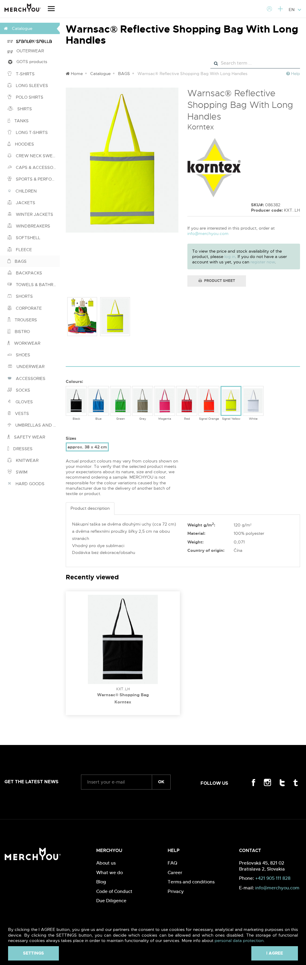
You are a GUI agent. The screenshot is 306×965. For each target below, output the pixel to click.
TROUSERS (25, 320)
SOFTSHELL (27, 237)
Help (295, 73)
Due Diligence (111, 900)
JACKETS (25, 202)
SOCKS (22, 390)
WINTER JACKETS (34, 214)
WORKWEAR (26, 343)
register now (262, 262)
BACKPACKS (28, 273)
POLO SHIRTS (29, 97)
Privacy (176, 891)
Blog (101, 882)
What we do (109, 872)
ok (161, 781)
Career (175, 872)
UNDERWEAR (30, 366)
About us (106, 863)
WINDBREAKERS (32, 226)
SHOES (22, 355)
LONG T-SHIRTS (31, 132)
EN (292, 9)
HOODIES (24, 144)
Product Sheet (219, 280)
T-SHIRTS (25, 74)
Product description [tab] (90, 508)
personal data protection (239, 940)
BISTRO (21, 331)
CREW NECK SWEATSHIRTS (37, 155)
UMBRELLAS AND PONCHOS (37, 425)
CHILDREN (25, 191)
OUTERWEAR (28, 51)
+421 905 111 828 (272, 878)
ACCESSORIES (30, 378)
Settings (33, 953)
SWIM (21, 472)
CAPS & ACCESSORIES (37, 167)
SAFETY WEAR (29, 437)
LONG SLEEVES (31, 85)
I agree (274, 953)
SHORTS (24, 296)
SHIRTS (24, 109)
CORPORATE (28, 308)
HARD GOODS (29, 483)
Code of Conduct (114, 891)
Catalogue (100, 73)
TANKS (21, 120)
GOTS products (30, 61)
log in (229, 256)
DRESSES (22, 448)
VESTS (21, 413)
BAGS (20, 261)
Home (76, 73)
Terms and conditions (191, 882)
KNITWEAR (27, 460)
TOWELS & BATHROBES (37, 284)
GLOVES (23, 401)
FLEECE (23, 249)
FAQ (172, 863)
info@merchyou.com (208, 233)
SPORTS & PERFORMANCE (37, 179)
